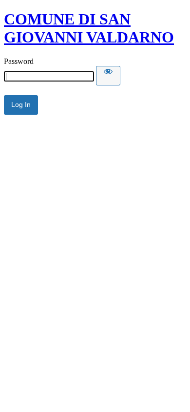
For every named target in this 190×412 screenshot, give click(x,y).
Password (19, 61)
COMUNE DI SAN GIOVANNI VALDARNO (89, 28)
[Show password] (108, 75)
